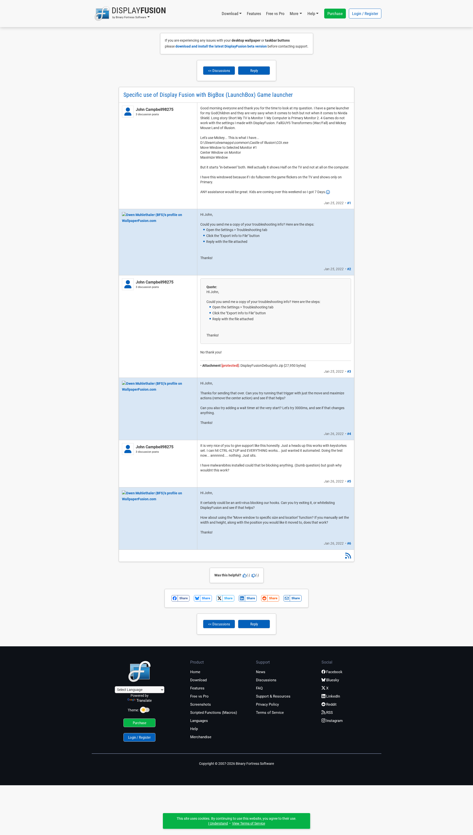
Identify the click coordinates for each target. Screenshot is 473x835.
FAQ (259, 688)
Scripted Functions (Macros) (213, 712)
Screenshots (200, 704)
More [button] (294, 13)
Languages (199, 720)
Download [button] (230, 13)
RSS (329, 712)
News (260, 672)
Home (195, 672)
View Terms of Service (248, 823)
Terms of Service (270, 712)
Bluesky (332, 680)
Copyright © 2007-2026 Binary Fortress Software (236, 764)
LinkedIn (333, 696)
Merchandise (200, 737)
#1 (349, 203)
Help (194, 729)
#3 (349, 371)
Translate (144, 700)
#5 (349, 481)
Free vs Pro (275, 13)
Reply (254, 70)
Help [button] (311, 13)
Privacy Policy (267, 704)
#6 (349, 543)
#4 (349, 434)
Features (254, 13)
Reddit (331, 704)
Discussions (266, 680)
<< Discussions (219, 70)
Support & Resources (273, 696)
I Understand (218, 823)
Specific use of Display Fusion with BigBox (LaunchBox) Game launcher (208, 94)
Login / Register (365, 13)
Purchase (335, 13)
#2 (349, 269)
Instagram (334, 720)
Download (198, 680)
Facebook (334, 672)
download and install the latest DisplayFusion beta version (221, 46)
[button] (130, 13)
